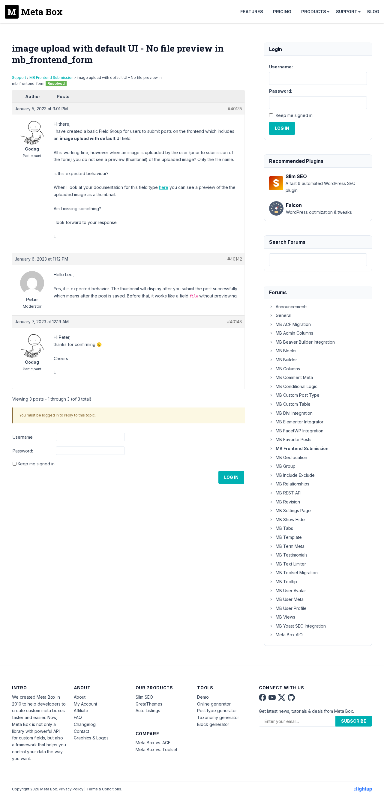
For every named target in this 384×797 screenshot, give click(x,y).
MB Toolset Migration (297, 572)
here (163, 187)
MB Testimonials (292, 554)
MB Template (289, 537)
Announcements (292, 306)
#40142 (234, 258)
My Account (85, 703)
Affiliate (81, 710)
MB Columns (288, 368)
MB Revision (288, 501)
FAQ (78, 717)
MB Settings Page (293, 510)
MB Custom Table (293, 404)
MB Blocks (286, 350)
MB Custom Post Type (298, 395)
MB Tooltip (286, 581)
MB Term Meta (290, 546)
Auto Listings (148, 710)
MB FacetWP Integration (299, 430)
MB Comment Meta (294, 377)
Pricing (282, 11)
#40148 (234, 321)
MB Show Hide (290, 519)
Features (251, 11)
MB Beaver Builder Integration (305, 342)
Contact (81, 731)
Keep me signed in (36, 463)
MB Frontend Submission (51, 77)
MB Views (285, 616)
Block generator (213, 724)
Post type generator (217, 710)
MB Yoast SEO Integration (301, 625)
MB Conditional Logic (296, 386)
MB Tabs (284, 528)
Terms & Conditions (103, 789)
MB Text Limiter (291, 563)
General (283, 315)
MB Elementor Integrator (299, 421)
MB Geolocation (291, 457)
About (80, 697)
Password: (23, 450)
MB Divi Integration (294, 413)
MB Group (286, 466)
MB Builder (286, 359)
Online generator (214, 703)
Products (313, 11)
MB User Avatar (291, 590)
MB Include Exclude (295, 475)
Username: (23, 437)
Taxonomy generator (218, 717)
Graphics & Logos (91, 737)
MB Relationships (292, 483)
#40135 (235, 108)
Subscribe (353, 721)
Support (346, 11)
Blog (373, 11)
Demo (203, 697)
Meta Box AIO (289, 634)
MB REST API (289, 492)
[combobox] (318, 259)
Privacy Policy (71, 789)
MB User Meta (290, 599)
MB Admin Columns (294, 333)
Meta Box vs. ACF (153, 742)
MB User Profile (291, 608)
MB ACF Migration (293, 324)
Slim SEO (144, 697)
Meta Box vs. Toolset (156, 749)
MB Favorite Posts (293, 439)
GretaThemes (149, 703)
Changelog (85, 724)
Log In (231, 477)
